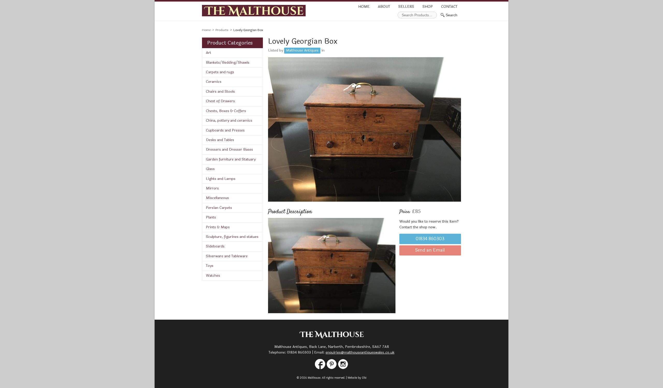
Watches (213, 275)
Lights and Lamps (220, 178)
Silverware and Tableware (227, 256)
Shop (427, 6)
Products (221, 30)
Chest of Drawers (220, 101)
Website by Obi (357, 378)
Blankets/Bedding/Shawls (227, 62)
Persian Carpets (219, 207)
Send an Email (430, 250)
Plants (211, 217)
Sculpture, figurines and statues (232, 236)
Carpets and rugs (220, 72)
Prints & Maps (218, 227)
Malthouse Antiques (302, 50)
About (384, 6)
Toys (209, 265)
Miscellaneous (217, 198)
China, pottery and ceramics (229, 120)
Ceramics (213, 81)
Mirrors (212, 188)
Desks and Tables (220, 140)
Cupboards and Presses (225, 130)
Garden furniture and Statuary (231, 159)
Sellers (406, 6)
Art (208, 52)
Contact (449, 6)
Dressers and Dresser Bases (229, 149)
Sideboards (215, 246)
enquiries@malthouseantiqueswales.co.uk (360, 352)
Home (364, 6)
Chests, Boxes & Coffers (226, 111)
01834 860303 (430, 239)
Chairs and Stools (220, 91)
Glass (210, 169)
